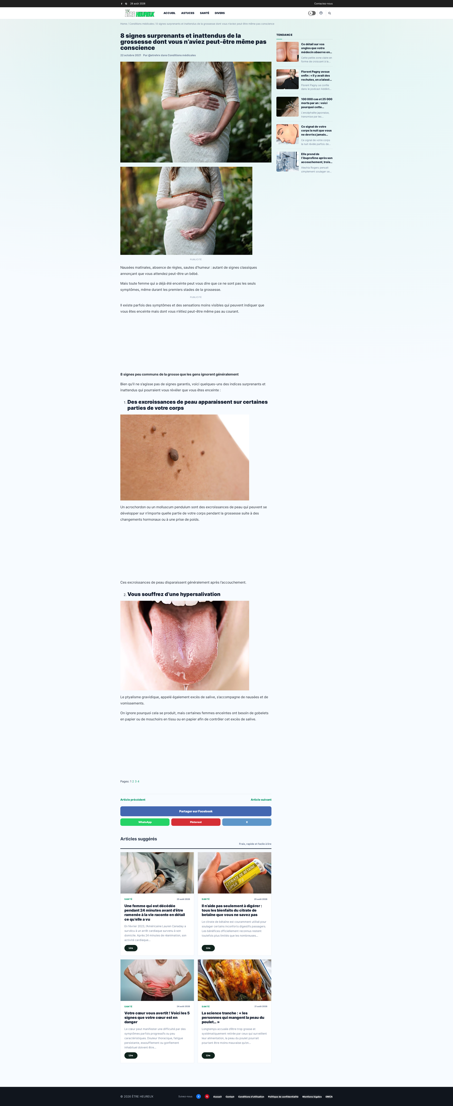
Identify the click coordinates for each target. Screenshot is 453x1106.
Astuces (187, 13)
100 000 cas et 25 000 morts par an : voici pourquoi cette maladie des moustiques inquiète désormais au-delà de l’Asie (316, 103)
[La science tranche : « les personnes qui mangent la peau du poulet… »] (234, 980)
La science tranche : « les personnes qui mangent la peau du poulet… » (233, 1017)
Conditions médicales (141, 23)
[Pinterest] (126, 3)
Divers (220, 13)
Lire (131, 948)
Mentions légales (312, 1096)
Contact (230, 1096)
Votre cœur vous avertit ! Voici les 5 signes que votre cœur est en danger (157, 1017)
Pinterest (196, 822)
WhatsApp (145, 822)
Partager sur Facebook (196, 811)
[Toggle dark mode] (312, 13)
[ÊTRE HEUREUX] (320, 13)
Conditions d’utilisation (251, 1096)
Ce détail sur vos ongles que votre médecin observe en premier (315, 48)
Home (123, 23)
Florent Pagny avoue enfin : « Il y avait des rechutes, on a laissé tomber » (315, 75)
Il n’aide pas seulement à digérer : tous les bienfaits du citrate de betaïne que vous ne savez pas (232, 910)
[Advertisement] (195, 343)
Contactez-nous (323, 3)
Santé (204, 13)
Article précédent (132, 799)
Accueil (170, 13)
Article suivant (261, 799)
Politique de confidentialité (283, 1096)
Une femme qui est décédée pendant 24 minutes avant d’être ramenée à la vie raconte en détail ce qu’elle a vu (154, 913)
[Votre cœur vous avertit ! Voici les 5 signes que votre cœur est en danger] (157, 980)
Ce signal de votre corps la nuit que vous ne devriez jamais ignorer (316, 130)
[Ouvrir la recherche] (329, 13)
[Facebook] (121, 3)
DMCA (329, 1096)
